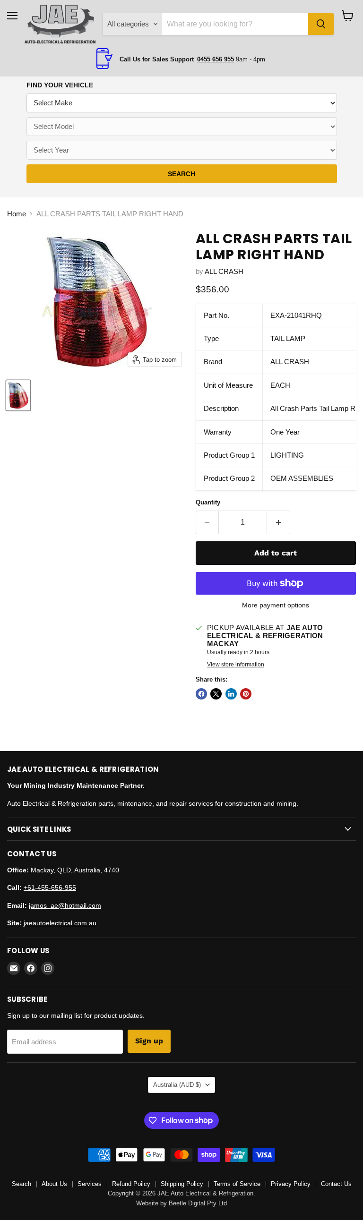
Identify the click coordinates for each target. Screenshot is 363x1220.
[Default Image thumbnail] (18, 395)
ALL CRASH (224, 271)
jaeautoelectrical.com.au (60, 923)
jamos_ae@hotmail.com (65, 905)
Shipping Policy (182, 1183)
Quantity (208, 502)
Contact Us (336, 1183)
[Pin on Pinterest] (245, 694)
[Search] (321, 24)
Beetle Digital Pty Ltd (198, 1203)
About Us (54, 1183)
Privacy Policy (291, 1183)
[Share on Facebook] (201, 694)
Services (90, 1183)
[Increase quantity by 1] (278, 522)
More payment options (275, 605)
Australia (177, 1084)
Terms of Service (237, 1183)
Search (21, 1183)
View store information (235, 664)
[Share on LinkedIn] (231, 694)
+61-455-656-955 (50, 887)
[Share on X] (216, 694)
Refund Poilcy (131, 1183)
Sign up (149, 1040)
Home (16, 214)
